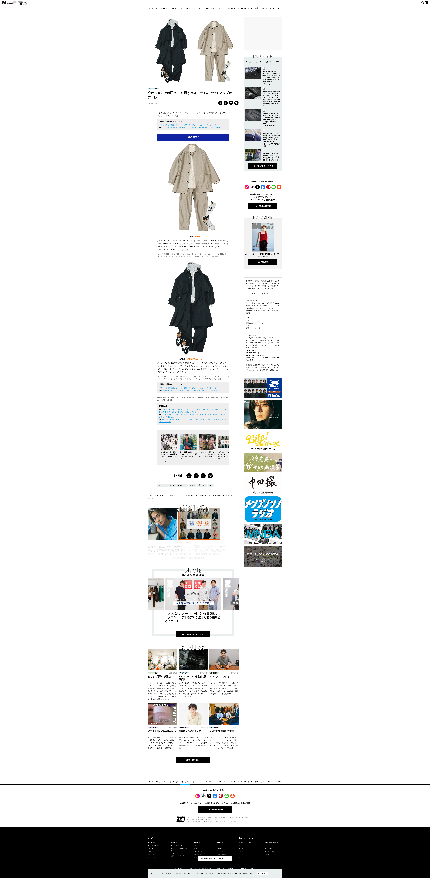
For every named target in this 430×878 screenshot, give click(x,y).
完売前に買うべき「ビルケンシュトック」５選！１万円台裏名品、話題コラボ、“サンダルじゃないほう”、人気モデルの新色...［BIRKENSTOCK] (271, 120)
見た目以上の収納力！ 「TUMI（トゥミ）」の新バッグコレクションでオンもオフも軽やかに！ (192, 550)
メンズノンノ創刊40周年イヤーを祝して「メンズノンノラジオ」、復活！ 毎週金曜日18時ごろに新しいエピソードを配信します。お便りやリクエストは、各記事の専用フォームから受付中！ (223, 688)
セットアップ (182, 485)
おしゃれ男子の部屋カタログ (162, 676)
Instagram (246, 187)
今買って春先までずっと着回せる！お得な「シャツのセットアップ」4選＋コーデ (190, 127)
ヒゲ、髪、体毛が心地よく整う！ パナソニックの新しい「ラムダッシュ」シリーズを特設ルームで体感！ (236, 550)
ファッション (185, 8)
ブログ (219, 8)
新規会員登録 (265, 206)
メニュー (427, 2)
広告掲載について (233, 868)
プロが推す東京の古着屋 (221, 731)
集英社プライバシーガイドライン (201, 868)
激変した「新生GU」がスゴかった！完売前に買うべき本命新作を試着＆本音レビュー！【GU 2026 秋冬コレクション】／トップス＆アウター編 (271, 140)
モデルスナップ (208, 8)
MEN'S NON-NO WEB (8, 2)
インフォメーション (273, 8)
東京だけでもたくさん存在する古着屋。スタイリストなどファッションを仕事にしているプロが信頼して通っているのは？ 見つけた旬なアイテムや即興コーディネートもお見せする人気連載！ (223, 742)
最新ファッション (176, 495)
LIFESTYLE (153, 673)
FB (226, 103)
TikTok (252, 187)
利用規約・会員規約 (248, 868)
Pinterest (268, 187)
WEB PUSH (279, 187)
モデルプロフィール (245, 8)
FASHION (153, 89)
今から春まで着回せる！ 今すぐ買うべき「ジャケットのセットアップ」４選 (188, 125)
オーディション (161, 8)
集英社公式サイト (181, 868)
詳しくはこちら (262, 873)
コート (172, 485)
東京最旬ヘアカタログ (190, 731)
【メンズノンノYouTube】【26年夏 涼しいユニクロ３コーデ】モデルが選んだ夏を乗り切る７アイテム (193, 617)
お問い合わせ (220, 868)
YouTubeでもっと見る (195, 634)
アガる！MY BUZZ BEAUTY (162, 731)
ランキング (174, 8)
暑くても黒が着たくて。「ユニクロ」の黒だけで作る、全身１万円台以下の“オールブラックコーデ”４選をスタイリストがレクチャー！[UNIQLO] (271, 78)
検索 (422, 2)
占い (262, 8)
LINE (236, 103)
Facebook (263, 187)
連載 (256, 8)
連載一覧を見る (193, 760)
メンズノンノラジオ (219, 676)
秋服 (211, 485)
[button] (170, 461)
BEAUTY (216, 542)
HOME (150, 495)
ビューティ (196, 8)
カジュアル (162, 485)
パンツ (192, 485)
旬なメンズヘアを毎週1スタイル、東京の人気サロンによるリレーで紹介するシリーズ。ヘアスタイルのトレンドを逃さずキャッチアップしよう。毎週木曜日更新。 (193, 742)
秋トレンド (202, 485)
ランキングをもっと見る (262, 166)
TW (220, 103)
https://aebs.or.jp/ (231, 821)
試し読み (265, 262)
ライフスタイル (229, 8)
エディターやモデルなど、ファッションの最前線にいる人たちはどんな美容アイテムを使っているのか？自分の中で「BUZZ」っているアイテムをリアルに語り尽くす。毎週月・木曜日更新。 (162, 742)
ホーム (151, 8)
